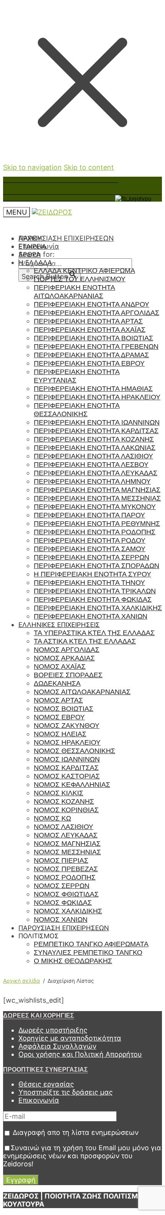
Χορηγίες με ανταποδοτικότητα (69, 1038)
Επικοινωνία (38, 1100)
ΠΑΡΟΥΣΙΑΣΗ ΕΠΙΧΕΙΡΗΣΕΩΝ (66, 238)
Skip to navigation (32, 167)
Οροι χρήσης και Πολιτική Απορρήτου (80, 1054)
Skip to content (89, 167)
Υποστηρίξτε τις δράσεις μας (65, 1092)
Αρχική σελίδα (21, 980)
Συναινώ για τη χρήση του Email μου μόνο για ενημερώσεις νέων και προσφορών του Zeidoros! (82, 1156)
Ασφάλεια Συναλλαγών (57, 1046)
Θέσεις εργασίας (46, 1084)
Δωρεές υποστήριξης (52, 1030)
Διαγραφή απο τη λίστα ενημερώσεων (75, 1132)
